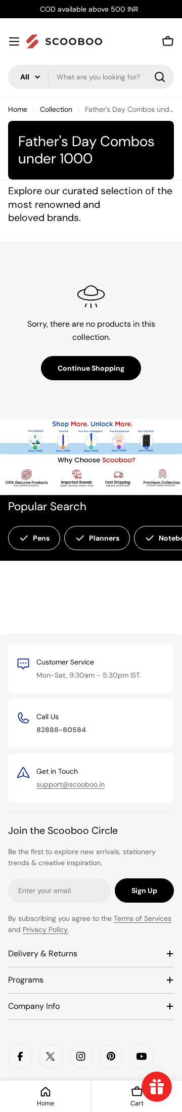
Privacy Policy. (46, 929)
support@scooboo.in (70, 784)
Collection (56, 109)
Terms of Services (142, 918)
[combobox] (91, 77)
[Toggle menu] (14, 41)
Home (17, 109)
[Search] (160, 77)
